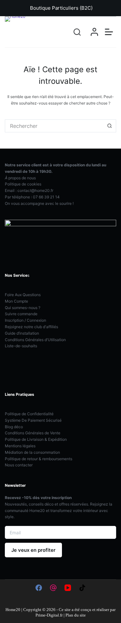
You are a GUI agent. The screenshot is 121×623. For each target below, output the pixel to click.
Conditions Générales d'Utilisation (35, 339)
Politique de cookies (23, 184)
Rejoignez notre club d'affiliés (31, 326)
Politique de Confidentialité (29, 413)
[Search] (77, 32)
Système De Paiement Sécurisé (33, 420)
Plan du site (76, 615)
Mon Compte (16, 301)
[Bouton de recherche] (109, 125)
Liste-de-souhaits (21, 345)
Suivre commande (21, 313)
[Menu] (109, 32)
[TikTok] (82, 587)
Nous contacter (19, 464)
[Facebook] (38, 587)
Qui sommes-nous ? (22, 307)
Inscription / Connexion (25, 320)
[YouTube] (68, 587)
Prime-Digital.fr (49, 615)
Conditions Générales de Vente (32, 432)
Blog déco (14, 426)
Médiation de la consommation (32, 452)
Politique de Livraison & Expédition (36, 439)
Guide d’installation (22, 333)
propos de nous (20, 177)
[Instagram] (53, 587)
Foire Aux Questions (23, 294)
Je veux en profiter (33, 550)
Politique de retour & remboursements (38, 458)
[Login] (94, 32)
